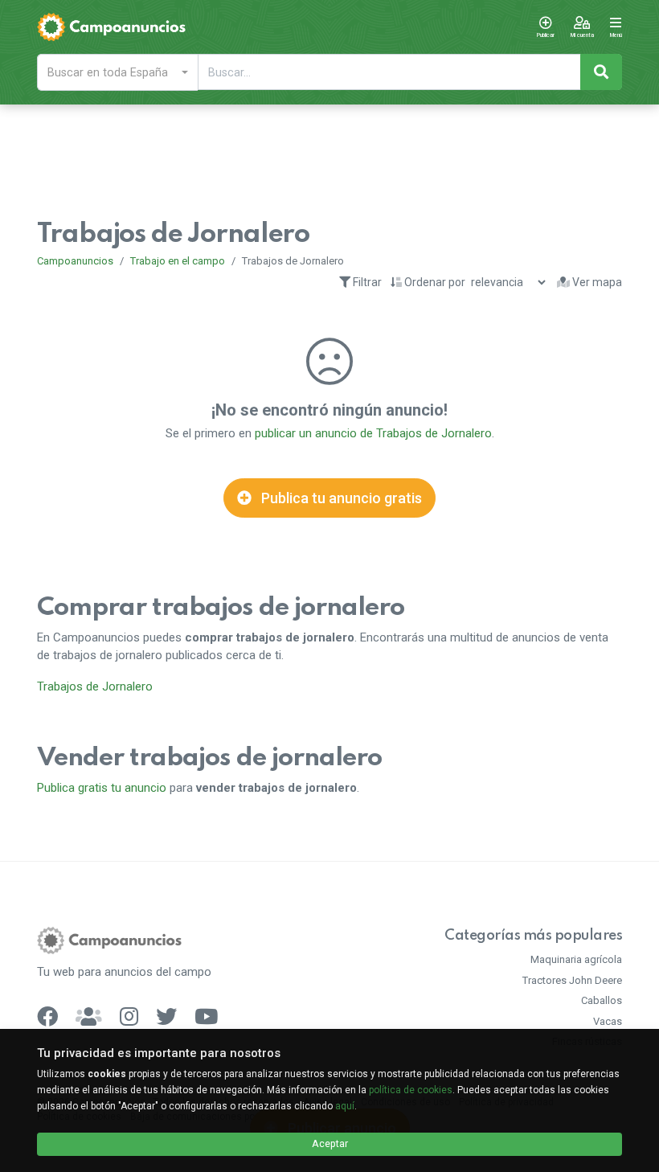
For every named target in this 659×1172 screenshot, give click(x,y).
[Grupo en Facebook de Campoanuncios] (89, 1016)
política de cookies (410, 1090)
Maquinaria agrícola (576, 959)
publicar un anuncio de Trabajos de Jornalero (373, 433)
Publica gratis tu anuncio (101, 788)
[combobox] (117, 72)
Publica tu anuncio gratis (340, 498)
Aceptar (330, 1143)
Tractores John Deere (572, 980)
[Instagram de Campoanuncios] (129, 1016)
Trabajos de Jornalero (95, 686)
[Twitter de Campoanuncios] (166, 1016)
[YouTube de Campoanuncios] (206, 1016)
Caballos (601, 1000)
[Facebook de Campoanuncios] (47, 1016)
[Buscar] (601, 72)
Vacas (607, 1021)
